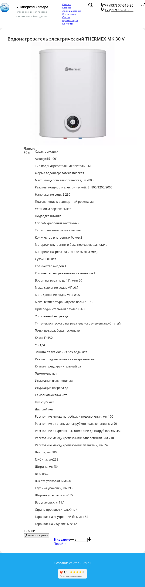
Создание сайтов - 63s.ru (72, 563)
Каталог (66, 4)
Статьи (66, 17)
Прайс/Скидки (70, 20)
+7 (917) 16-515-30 (119, 10)
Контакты (67, 23)
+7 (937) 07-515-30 (119, 5)
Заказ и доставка (71, 10)
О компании (69, 14)
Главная (67, 7)
